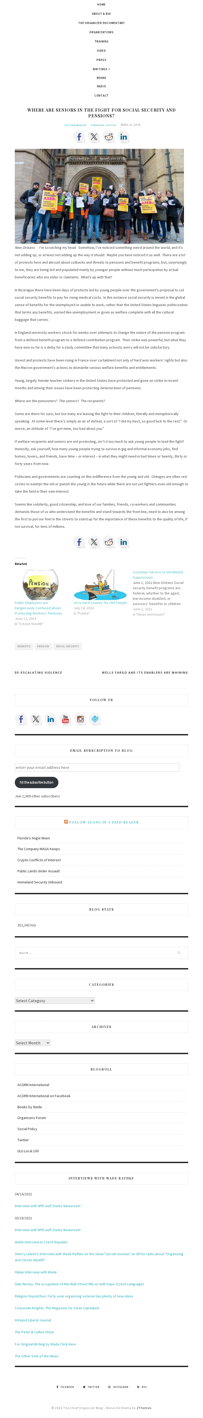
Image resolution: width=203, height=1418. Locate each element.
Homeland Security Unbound (39, 882)
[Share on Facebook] (79, 136)
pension (43, 646)
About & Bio (101, 14)
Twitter (23, 1140)
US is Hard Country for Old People (100, 602)
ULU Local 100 (28, 1151)
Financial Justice (104, 125)
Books (102, 78)
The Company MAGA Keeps (38, 848)
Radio (101, 86)
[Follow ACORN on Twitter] (36, 719)
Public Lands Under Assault (38, 871)
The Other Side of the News (36, 1356)
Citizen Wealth (75, 125)
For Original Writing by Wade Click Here (45, 1344)
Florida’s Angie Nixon (33, 838)
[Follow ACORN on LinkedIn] (50, 719)
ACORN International (33, 1084)
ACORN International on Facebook (44, 1095)
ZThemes (144, 1408)
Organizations (101, 32)
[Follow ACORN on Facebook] (21, 719)
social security (67, 646)
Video (101, 51)
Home (101, 4)
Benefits (23, 646)
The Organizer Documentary (101, 23)
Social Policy (27, 1128)
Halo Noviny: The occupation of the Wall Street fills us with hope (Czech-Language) (79, 1284)
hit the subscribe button (36, 782)
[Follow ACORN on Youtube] (65, 719)
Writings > (101, 69)
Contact (101, 95)
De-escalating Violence (38, 672)
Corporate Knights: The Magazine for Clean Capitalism (57, 1308)
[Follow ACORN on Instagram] (80, 719)
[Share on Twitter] (94, 136)
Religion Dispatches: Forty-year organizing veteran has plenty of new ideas (74, 1296)
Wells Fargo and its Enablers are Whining (145, 672)
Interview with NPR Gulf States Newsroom (48, 1205)
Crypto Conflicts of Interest (39, 860)
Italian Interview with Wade (36, 1272)
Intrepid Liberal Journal (33, 1320)
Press (101, 60)
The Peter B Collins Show (34, 1332)
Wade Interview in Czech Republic (41, 1242)
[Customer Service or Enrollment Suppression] (162, 593)
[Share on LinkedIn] (123, 136)
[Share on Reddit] (109, 136)
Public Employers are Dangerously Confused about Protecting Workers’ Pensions (38, 608)
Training (102, 41)
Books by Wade (29, 1107)
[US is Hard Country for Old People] (100, 584)
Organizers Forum (31, 1117)
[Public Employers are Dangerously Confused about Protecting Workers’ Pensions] (41, 584)
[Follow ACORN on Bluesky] (95, 719)
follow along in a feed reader (104, 822)
